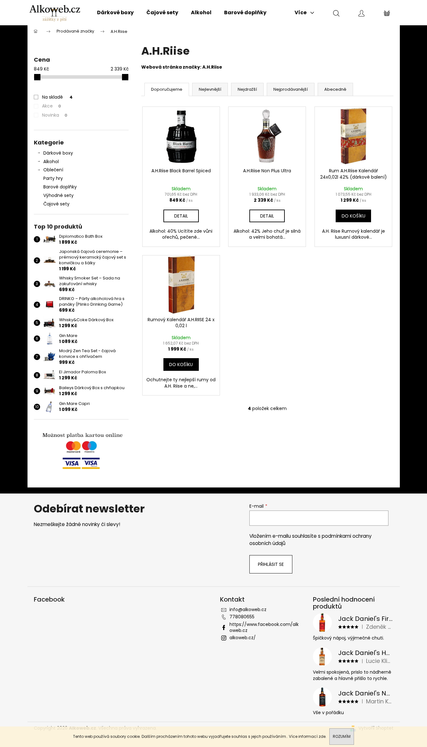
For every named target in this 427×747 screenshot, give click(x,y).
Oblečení (53, 170)
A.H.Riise (212, 67)
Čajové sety (56, 204)
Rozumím (342, 736)
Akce (51, 106)
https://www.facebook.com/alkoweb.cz (264, 627)
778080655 (241, 617)
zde (322, 736)
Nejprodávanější (290, 89)
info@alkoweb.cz (247, 609)
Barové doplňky (60, 187)
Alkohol (51, 161)
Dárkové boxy (58, 153)
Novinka (54, 115)
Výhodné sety (58, 195)
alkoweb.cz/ (242, 637)
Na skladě (57, 97)
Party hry (53, 178)
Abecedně (335, 89)
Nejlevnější (210, 89)
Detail (181, 216)
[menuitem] (115, 12)
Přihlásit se (271, 564)
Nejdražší (247, 89)
